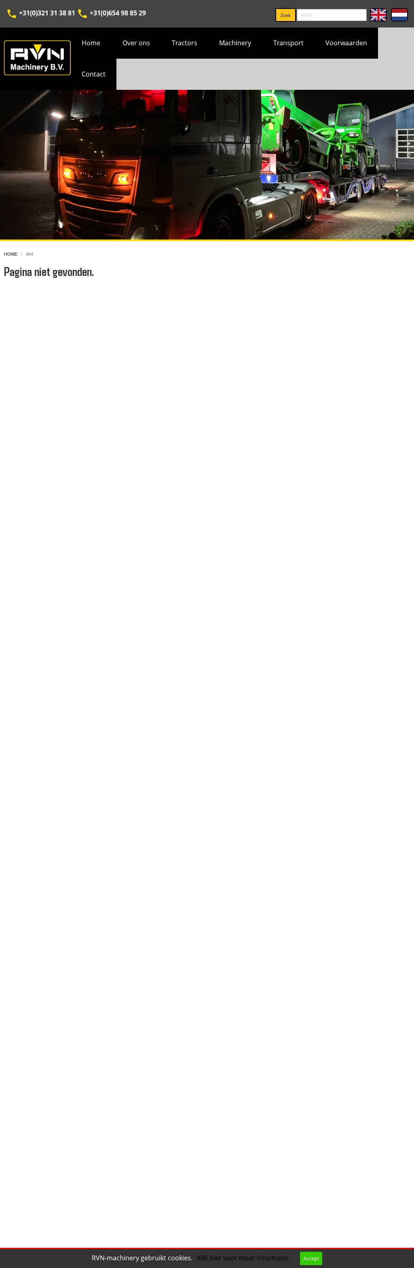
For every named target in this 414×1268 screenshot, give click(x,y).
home (11, 254)
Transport (288, 42)
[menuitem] (91, 43)
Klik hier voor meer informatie (243, 1257)
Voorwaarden (346, 42)
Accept (311, 1258)
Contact (94, 74)
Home (91, 42)
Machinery (235, 42)
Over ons (136, 42)
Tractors (184, 42)
